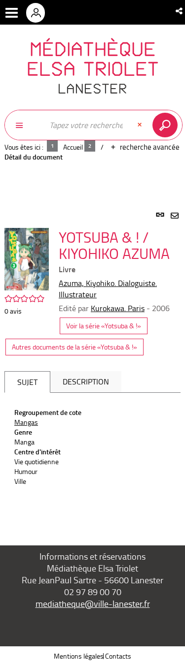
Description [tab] (86, 381)
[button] (180, 11)
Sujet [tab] (27, 382)
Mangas (26, 422)
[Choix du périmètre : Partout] (24, 125)
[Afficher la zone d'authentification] (39, 12)
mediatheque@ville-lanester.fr (93, 603)
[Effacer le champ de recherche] (140, 125)
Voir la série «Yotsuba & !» (103, 325)
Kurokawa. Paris (118, 308)
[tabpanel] (92, 366)
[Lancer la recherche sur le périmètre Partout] (167, 125)
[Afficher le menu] (11, 13)
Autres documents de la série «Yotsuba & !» (74, 346)
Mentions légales (79, 656)
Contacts (118, 656)
